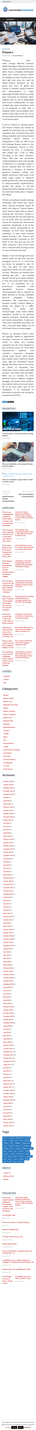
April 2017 (6, 1077)
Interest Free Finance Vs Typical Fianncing (15, 1222)
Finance (5, 708)
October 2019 (7, 981)
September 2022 (8, 894)
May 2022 (6, 907)
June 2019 (6, 994)
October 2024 (7, 820)
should (5, 1161)
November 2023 (8, 849)
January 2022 (7, 920)
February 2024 (8, 839)
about (4, 1137)
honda (27, 1151)
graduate (30, 1148)
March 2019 (7, 1003)
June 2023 (6, 865)
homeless (21, 1151)
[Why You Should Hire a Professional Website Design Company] (18, 452)
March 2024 (7, 836)
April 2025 (6, 801)
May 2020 (6, 958)
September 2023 (8, 855)
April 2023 (6, 871)
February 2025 (8, 807)
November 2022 (8, 887)
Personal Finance (8, 743)
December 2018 (8, 1013)
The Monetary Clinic (8, 1215)
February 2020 (8, 968)
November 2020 (8, 939)
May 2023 (6, 868)
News (5, 740)
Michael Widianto (18, 55)
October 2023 (7, 852)
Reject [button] (20, 1427)
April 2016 (6, 1116)
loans (4, 1156)
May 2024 (6, 829)
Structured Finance (9, 759)
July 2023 (6, 862)
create (4, 1145)
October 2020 (7, 942)
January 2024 (7, 842)
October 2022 (7, 891)
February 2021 (8, 929)
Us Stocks (6, 766)
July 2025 (6, 797)
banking (11, 1140)
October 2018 (7, 1019)
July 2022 (6, 900)
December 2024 (8, 813)
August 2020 (7, 949)
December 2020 (8, 936)
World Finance (8, 769)
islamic (27, 1153)
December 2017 (8, 1052)
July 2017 (6, 1068)
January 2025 (7, 810)
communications (26, 1143)
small (10, 1161)
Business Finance (8, 698)
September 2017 (8, 1061)
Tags (4, 682)
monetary (21, 1156)
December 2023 (8, 846)
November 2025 (8, 791)
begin (21, 1140)
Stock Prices (7, 756)
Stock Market (7, 753)
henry (15, 1151)
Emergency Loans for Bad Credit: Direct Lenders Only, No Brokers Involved (24, 616)
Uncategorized (7, 762)
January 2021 (7, 932)
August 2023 (7, 858)
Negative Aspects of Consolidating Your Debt (16, 1269)
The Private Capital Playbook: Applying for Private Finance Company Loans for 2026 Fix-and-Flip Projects (24, 515)
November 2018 (8, 1016)
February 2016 (8, 1122)
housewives (6, 1153)
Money (5, 737)
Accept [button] (14, 1427)
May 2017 (6, 1074)
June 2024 (6, 826)
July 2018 (6, 1029)
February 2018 (8, 1045)
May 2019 (6, 997)
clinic (11, 1143)
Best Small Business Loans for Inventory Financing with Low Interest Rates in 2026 (24, 547)
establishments (26, 1145)
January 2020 (7, 971)
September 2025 (8, 794)
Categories (6, 676)
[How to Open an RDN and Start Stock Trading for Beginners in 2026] (8, 641)
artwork (27, 1137)
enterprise (18, 1145)
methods (15, 1156)
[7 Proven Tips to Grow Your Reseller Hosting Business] (18, 422)
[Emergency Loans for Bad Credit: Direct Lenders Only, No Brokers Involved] (8, 614)
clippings (17, 1143)
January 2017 (7, 1087)
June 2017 (6, 1071)
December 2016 (8, 1090)
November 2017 (8, 1055)
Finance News (7, 717)
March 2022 (7, 913)
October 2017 (7, 1058)
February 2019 (8, 1006)
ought (4, 1159)
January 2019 (7, 1010)
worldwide (20, 1161)
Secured (5, 746)
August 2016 (7, 1103)
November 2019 (8, 977)
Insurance (6, 730)
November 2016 (8, 1093)
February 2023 (8, 878)
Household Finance (9, 727)
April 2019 (6, 1000)
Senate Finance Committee (11, 750)
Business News (6, 49)
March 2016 (7, 1119)
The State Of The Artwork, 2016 (12, 1236)
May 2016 (6, 1113)
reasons (16, 1159)
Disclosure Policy (8, 1176)
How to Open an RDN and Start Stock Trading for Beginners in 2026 (23, 642)
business (27, 1140)
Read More (27, 1427)
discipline (10, 1145)
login (9, 1156)
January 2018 (7, 1048)
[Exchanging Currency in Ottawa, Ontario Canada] (8, 1276)
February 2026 (8, 781)
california (5, 1143)
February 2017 (8, 1084)
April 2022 (6, 910)
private (10, 1159)
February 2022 (8, 916)
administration (20, 1137)
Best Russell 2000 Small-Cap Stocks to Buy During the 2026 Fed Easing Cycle (24, 629)
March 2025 (7, 804)
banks (16, 1140)
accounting (11, 1137)
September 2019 (8, 984)
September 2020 (8, 945)
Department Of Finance (10, 705)
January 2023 (7, 881)
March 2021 (7, 926)
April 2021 (6, 923)
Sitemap (5, 1179)
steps (14, 1161)
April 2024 (6, 833)
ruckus (27, 1159)
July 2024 (6, 823)
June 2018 (6, 1032)
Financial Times (8, 721)
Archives (6, 679)
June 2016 (6, 1109)
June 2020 (6, 955)
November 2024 (8, 817)
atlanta (5, 1140)
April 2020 (6, 961)
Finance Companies (9, 714)
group (4, 1151)
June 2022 (6, 903)
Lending (5, 733)
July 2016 (6, 1106)
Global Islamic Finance (9, 1244)
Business (6, 695)
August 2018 (7, 1026)
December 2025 (8, 788)
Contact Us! (7, 1173)
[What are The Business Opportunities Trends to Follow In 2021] (18, 475)
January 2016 (7, 1126)
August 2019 (7, 987)
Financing (6, 724)
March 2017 (7, 1080)
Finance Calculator (9, 711)
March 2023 (7, 875)
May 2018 (6, 1035)
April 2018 (6, 1039)
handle (10, 1151)
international (20, 1153)
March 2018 (7, 1042)
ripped (21, 1159)
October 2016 (7, 1097)
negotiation (29, 1156)
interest (13, 1153)
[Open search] (31, 19)
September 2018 (8, 1023)
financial (18, 1148)
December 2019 (8, 974)
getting (24, 1148)
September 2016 (8, 1100)
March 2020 (7, 965)
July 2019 (6, 990)
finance (10, 402)
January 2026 (7, 784)
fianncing (5, 1148)
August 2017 (7, 1064)
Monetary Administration (10, 1229)
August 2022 (7, 897)
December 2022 (8, 884)
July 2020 (6, 952)
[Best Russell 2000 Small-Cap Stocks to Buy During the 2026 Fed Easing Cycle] (8, 627)
